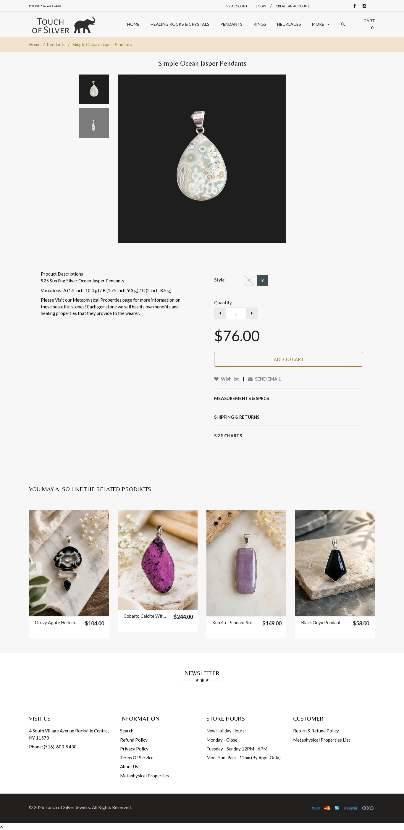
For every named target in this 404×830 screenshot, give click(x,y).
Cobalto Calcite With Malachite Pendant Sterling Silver (146, 616)
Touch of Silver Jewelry (67, 807)
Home (35, 44)
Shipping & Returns (236, 417)
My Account (237, 6)
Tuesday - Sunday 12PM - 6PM (236, 748)
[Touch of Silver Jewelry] (63, 24)
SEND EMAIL (267, 378)
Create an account (292, 6)
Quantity (223, 302)
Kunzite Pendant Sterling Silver (234, 622)
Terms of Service (136, 757)
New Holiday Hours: (226, 730)
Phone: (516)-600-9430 (53, 746)
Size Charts (228, 435)
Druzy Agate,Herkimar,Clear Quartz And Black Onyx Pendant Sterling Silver (57, 622)
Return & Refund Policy (316, 730)
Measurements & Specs (241, 398)
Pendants (56, 44)
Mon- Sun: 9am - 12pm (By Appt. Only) (243, 757)
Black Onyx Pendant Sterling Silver (323, 622)
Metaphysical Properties (144, 775)
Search (126, 730)
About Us (129, 766)
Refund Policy (134, 739)
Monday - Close (221, 739)
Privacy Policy (134, 748)
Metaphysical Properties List (321, 739)
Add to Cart (289, 359)
